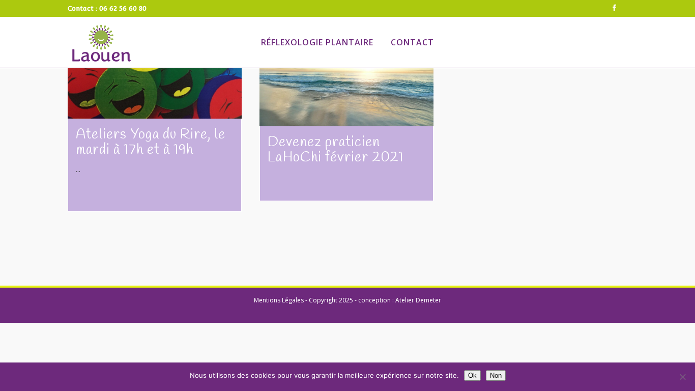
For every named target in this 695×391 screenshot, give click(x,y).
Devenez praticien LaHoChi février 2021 (335, 150)
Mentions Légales (279, 300)
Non (496, 375)
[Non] (682, 377)
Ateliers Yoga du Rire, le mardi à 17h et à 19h (150, 142)
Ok (472, 375)
